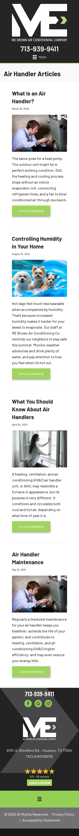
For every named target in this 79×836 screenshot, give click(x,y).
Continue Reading (34, 211)
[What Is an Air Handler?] (39, 132)
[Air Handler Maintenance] (39, 593)
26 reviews (42, 776)
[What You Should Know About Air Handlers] (39, 448)
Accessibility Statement (41, 820)
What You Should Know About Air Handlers (32, 409)
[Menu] (39, 799)
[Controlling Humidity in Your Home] (39, 278)
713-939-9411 (39, 48)
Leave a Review (39, 783)
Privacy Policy (63, 814)
